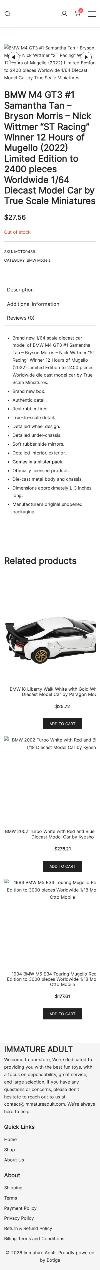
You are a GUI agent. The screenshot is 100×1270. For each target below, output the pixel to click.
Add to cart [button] (62, 723)
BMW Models (38, 260)
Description (20, 290)
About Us (14, 1160)
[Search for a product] (7, 13)
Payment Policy (20, 1208)
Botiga (53, 1260)
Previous (13, 57)
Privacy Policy (19, 1218)
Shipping (13, 1187)
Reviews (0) (21, 318)
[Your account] (64, 13)
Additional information (33, 304)
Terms (10, 1198)
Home (10, 1139)
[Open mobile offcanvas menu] (92, 13)
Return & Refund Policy (28, 1228)
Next (86, 57)
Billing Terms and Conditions (34, 1238)
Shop (9, 1149)
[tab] (50, 290)
